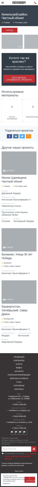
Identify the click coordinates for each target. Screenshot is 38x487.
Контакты (19, 389)
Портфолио (19, 360)
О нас (19, 382)
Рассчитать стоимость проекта (19, 79)
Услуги (19, 364)
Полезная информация (19, 375)
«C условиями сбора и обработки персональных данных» (20, 456)
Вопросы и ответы (19, 378)
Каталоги (19, 371)
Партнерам (19, 386)
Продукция (19, 357)
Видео (19, 368)
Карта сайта (19, 471)
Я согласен (30, 480)
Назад (9, 30)
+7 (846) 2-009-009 (19, 404)
